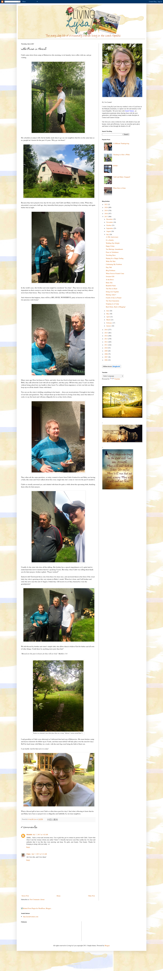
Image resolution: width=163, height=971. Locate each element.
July (107, 234)
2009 (106, 351)
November (109, 222)
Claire (28, 854)
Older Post (91, 896)
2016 (106, 330)
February (109, 323)
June (108, 311)
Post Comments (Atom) (37, 899)
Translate (117, 379)
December (109, 219)
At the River (110, 279)
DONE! (115, 166)
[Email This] (48, 819)
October (109, 225)
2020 (106, 207)
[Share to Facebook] (55, 819)
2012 (106, 342)
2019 (106, 210)
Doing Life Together (112, 292)
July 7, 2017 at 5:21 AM (39, 854)
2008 (106, 354)
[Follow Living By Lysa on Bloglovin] (111, 367)
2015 (106, 333)
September (109, 228)
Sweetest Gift (110, 276)
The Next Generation (112, 301)
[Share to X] (52, 819)
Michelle (29, 834)
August (108, 231)
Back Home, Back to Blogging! (116, 307)
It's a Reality (110, 240)
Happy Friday (110, 246)
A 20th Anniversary (112, 237)
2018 (106, 213)
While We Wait (110, 261)
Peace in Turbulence (112, 252)
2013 (106, 339)
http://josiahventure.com (30, 917)
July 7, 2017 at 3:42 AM (40, 834)
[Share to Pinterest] (57, 819)
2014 (106, 336)
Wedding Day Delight (113, 243)
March (108, 320)
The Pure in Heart (111, 288)
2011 (106, 345)
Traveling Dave (111, 255)
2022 (106, 204)
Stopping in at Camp (112, 304)
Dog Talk (109, 267)
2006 (106, 360)
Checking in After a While (121, 154)
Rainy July (109, 282)
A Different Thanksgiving (121, 143)
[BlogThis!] (50, 819)
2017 (106, 216)
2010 (106, 348)
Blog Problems (110, 270)
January (109, 326)
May (108, 314)
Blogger (107, 945)
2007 (106, 357)
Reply (28, 847)
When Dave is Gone (119, 188)
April (108, 317)
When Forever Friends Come (115, 273)
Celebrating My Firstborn (114, 264)
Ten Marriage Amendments (114, 249)
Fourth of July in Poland (113, 298)
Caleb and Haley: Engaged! (121, 177)
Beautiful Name (111, 285)
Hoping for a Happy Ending (114, 258)
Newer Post (25, 896)
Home (58, 896)
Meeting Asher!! (111, 295)
